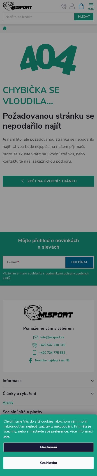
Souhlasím (48, 462)
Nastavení (48, 447)
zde (6, 436)
